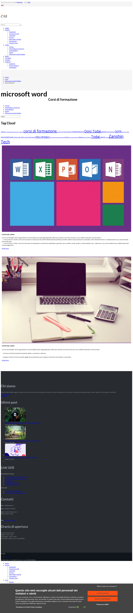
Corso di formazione (65, 132)
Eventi (11, 52)
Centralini (12, 36)
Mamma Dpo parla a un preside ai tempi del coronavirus (22, 441)
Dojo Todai (93, 131)
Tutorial (8, 58)
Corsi (7, 45)
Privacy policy (9, 481)
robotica (67, 137)
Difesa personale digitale (17, 54)
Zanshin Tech (13, 43)
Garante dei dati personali (13, 491)
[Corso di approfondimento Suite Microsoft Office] (66, 231)
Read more (5, 248)
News (7, 56)
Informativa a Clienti (11, 483)
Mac (29, 2)
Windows (20, 2)
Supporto (12, 64)
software (81, 137)
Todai (96, 136)
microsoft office (19, 137)
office (38, 136)
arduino (3, 132)
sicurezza (72, 137)
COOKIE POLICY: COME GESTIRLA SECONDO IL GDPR (21, 457)
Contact (8, 62)
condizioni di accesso (18, 132)
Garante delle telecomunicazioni (15, 493)
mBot (128, 132)
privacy (45, 136)
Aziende (8, 132)
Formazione (13, 41)
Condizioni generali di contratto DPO (16, 477)
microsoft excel (7, 137)
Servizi (7, 30)
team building (87, 137)
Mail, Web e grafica (15, 39)
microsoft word (30, 137)
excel (104, 131)
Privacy (11, 37)
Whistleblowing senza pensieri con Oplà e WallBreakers (22, 423)
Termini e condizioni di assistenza (15, 479)
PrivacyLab (52, 137)
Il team (7, 60)
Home (7, 28)
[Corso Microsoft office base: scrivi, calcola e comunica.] (66, 343)
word (103, 137)
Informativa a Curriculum (12, 484)
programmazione (59, 137)
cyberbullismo (78, 131)
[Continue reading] (15, 421)
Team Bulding (13, 51)
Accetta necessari (102, 599)
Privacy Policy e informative (14, 66)
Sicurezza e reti (14, 34)
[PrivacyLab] (81, 607)
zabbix (107, 137)
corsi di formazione (40, 130)
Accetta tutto (103, 593)
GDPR (118, 131)
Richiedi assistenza (10, 520)
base (12, 132)
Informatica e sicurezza (16, 49)
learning (124, 132)
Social (76, 137)
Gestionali (12, 32)
